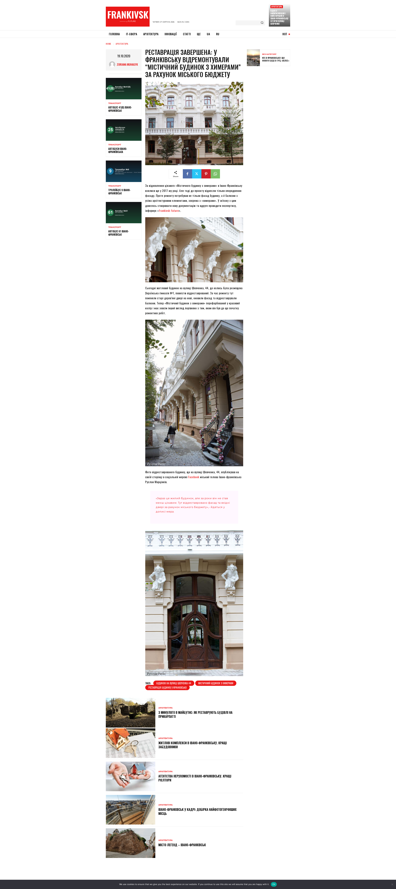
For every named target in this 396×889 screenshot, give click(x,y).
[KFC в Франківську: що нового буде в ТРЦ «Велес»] (253, 57)
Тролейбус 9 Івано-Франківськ (119, 191)
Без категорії (269, 54)
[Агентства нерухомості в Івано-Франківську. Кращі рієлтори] (130, 776)
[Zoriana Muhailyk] (113, 64)
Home (108, 43)
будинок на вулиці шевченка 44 (173, 683)
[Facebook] (187, 173)
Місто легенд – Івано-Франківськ (182, 844)
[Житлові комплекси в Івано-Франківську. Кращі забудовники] (130, 743)
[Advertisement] (270, 91)
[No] (392, 884)
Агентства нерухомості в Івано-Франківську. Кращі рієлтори (194, 778)
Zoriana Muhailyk (127, 64)
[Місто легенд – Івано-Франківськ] (130, 843)
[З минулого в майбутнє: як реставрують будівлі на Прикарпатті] (130, 713)
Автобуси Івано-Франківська (117, 150)
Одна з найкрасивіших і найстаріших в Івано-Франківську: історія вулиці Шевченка (279, 17)
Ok (273, 884)
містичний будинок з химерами (215, 683)
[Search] (262, 22)
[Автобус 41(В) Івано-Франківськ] (124, 88)
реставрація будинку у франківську (167, 687)
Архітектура (276, 6)
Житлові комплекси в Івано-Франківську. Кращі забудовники (192, 745)
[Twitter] (196, 173)
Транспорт (114, 103)
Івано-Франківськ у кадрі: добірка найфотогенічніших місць (197, 811)
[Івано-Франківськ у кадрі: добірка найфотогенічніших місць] (130, 810)
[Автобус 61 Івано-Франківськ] (124, 212)
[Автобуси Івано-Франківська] (124, 130)
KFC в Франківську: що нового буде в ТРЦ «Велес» (275, 59)
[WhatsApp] (215, 173)
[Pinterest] (206, 173)
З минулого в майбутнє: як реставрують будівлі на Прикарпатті (195, 714)
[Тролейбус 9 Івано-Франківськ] (124, 171)
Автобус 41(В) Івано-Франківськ (120, 109)
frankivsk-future (169, 211)
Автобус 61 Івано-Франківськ (118, 232)
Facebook (193, 477)
